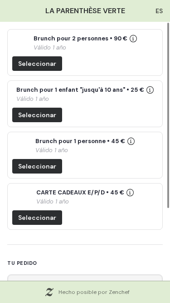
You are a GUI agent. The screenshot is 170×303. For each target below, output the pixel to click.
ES (159, 11)
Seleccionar (37, 64)
